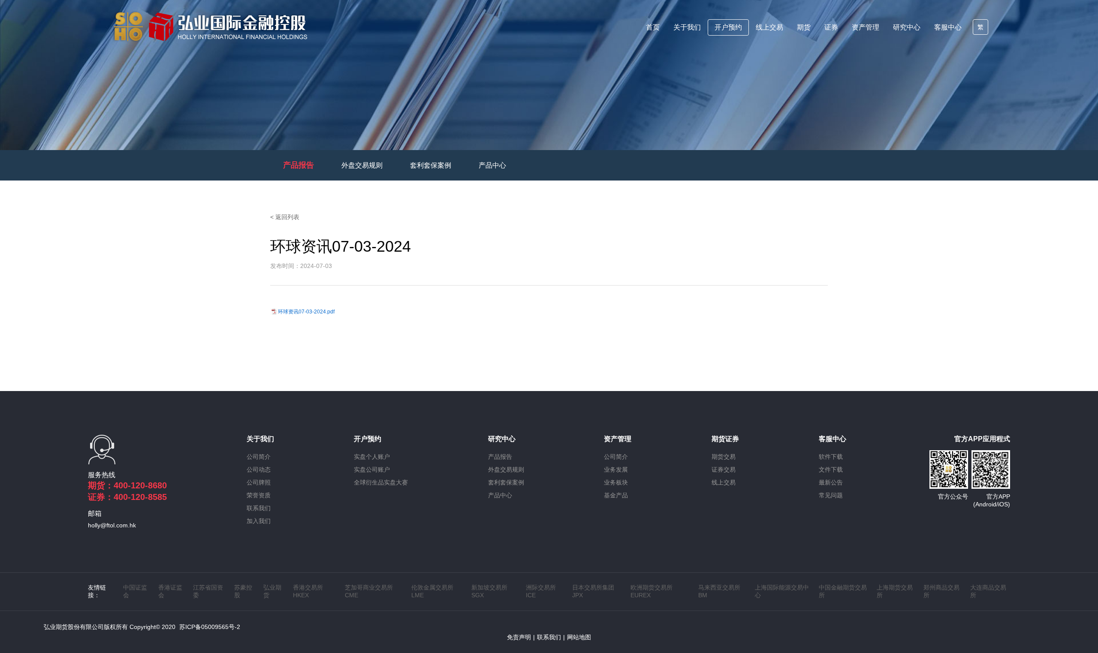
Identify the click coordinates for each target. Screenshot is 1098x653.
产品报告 (298, 165)
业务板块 (616, 482)
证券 (831, 27)
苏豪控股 (243, 591)
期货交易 (724, 456)
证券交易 (724, 469)
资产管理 (865, 27)
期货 (804, 27)
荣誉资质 (259, 495)
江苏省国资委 (208, 591)
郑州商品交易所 (941, 591)
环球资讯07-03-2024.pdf (306, 312)
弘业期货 (272, 591)
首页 (653, 27)
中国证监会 (135, 591)
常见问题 (831, 495)
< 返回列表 (284, 217)
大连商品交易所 (988, 591)
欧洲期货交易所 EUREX (651, 591)
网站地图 (579, 637)
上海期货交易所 (895, 591)
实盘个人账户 (372, 456)
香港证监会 (170, 591)
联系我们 (259, 508)
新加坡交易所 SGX (489, 591)
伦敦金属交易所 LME (432, 591)
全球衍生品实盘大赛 (381, 482)
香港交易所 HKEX (308, 591)
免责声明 (519, 637)
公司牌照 (259, 482)
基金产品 (616, 495)
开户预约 (728, 27)
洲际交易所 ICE (541, 591)
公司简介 (259, 456)
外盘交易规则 (362, 165)
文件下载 (831, 469)
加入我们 (259, 521)
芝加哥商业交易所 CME (369, 591)
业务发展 (616, 469)
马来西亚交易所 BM (719, 591)
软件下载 (831, 456)
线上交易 (769, 27)
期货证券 (725, 438)
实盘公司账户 (372, 469)
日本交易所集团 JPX (593, 591)
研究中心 (906, 27)
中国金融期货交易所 (843, 591)
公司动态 (259, 469)
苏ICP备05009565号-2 (209, 626)
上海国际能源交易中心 (782, 591)
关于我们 (687, 27)
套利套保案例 (430, 165)
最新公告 (831, 482)
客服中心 (948, 27)
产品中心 (492, 165)
